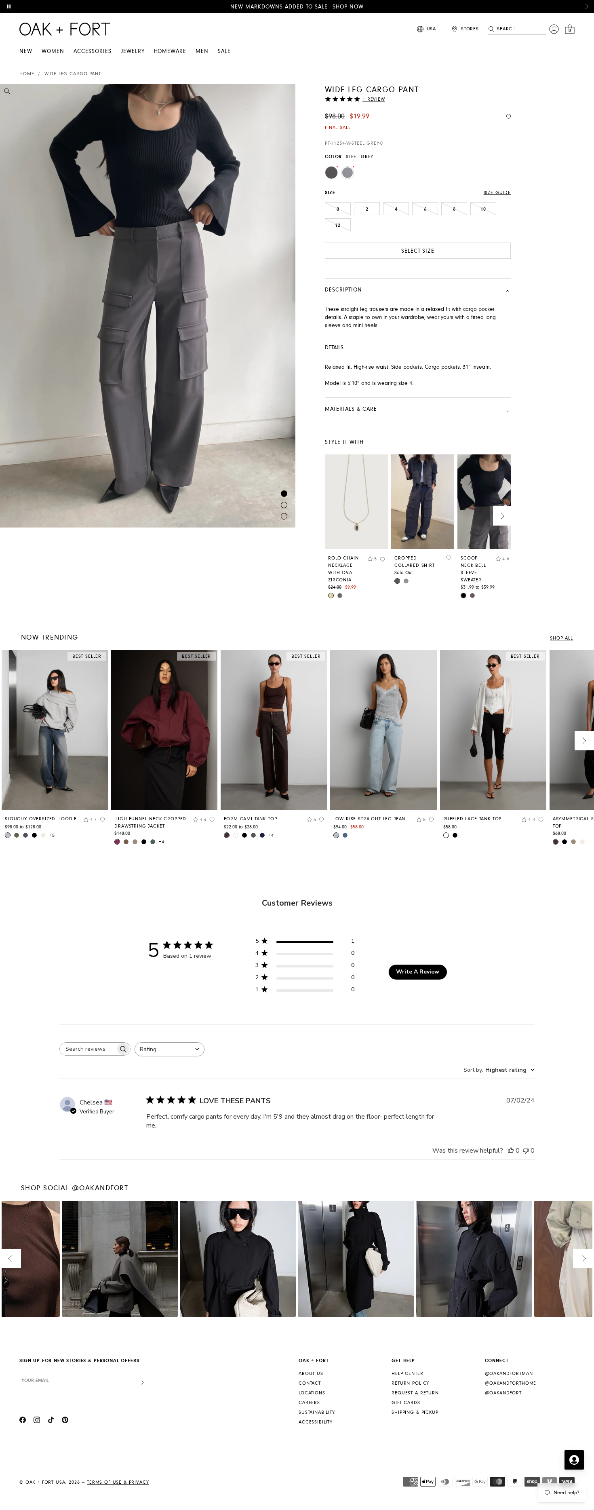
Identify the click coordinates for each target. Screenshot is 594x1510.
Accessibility (316, 1422)
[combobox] (169, 1049)
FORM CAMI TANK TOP (250, 819)
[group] (55, 747)
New (25, 51)
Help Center (407, 1373)
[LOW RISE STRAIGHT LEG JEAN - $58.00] (383, 730)
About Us (311, 1373)
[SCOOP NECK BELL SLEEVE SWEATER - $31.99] (488, 501)
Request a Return (415, 1393)
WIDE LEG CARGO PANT (72, 73)
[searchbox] (88, 1049)
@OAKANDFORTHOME (511, 1383)
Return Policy (410, 1383)
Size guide (497, 192)
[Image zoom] (7, 92)
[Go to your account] (554, 29)
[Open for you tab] (574, 1460)
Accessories (93, 51)
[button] (587, 6)
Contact (310, 1383)
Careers (309, 1402)
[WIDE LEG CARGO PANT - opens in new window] (147, 306)
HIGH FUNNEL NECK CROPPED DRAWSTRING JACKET (150, 822)
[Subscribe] (143, 1383)
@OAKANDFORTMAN (509, 1373)
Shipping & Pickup (415, 1412)
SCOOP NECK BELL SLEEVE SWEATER (473, 569)
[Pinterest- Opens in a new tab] (65, 1421)
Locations (312, 1393)
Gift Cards (406, 1402)
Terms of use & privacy (118, 1482)
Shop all (561, 638)
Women (53, 51)
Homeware (170, 51)
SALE (224, 51)
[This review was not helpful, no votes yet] (526, 1150)
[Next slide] (502, 516)
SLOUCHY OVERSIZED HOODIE (41, 819)
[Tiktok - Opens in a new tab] (51, 1421)
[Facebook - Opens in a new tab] (22, 1421)
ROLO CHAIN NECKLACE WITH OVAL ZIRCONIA (343, 569)
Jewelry (133, 51)
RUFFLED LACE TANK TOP (472, 819)
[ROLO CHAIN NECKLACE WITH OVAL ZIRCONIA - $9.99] (356, 501)
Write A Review (417, 972)
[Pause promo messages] (9, 6)
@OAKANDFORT (503, 1393)
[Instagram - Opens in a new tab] (37, 1421)
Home (26, 73)
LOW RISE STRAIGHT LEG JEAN (369, 819)
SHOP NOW (348, 7)
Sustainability (317, 1412)
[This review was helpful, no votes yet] (511, 1150)
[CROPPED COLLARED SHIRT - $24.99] (422, 501)
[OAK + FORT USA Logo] (64, 29)
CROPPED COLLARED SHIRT (414, 561)
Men (202, 51)
